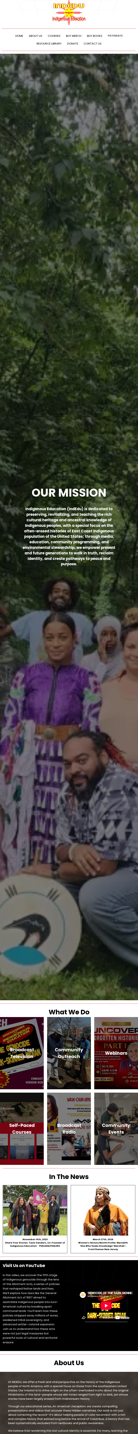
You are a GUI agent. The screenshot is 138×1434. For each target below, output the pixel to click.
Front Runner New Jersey (103, 1249)
